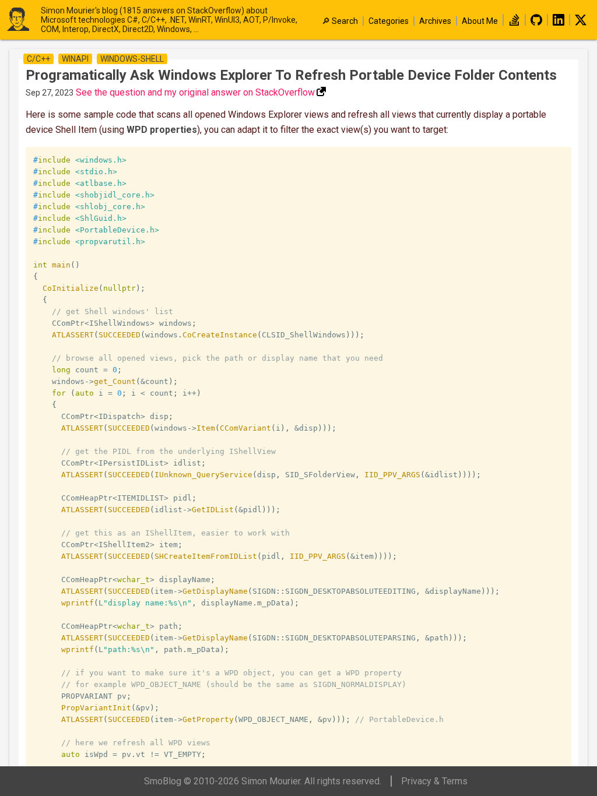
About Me (480, 21)
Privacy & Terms (434, 781)
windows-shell (132, 59)
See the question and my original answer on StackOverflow (195, 92)
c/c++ (38, 59)
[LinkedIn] (558, 22)
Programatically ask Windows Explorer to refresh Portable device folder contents (291, 75)
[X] (581, 22)
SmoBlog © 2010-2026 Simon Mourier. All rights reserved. (262, 781)
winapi (75, 59)
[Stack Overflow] (514, 22)
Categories (388, 21)
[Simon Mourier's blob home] (23, 20)
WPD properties (162, 129)
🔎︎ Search (340, 21)
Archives (435, 21)
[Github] (536, 22)
